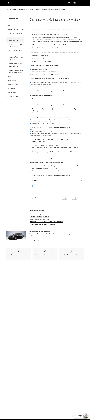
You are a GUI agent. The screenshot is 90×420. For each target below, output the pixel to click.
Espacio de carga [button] (11, 80)
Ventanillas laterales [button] (12, 84)
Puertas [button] (9, 76)
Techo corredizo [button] (11, 88)
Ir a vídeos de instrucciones (38, 240)
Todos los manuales (11, 9)
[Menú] (8, 3)
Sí (63, 198)
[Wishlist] (69, 3)
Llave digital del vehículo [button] (13, 29)
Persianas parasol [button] (11, 92)
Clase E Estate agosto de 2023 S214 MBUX (29, 9)
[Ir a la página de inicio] (45, 3)
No (73, 198)
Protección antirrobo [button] (12, 96)
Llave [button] (8, 25)
